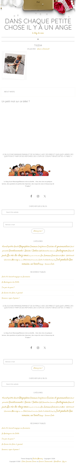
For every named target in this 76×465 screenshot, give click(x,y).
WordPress (57, 461)
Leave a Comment (43, 49)
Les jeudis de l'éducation (34, 256)
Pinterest (29, 260)
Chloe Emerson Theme (29, 461)
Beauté (16, 246)
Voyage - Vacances (44, 264)
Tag (55, 260)
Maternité (58, 256)
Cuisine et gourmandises (58, 246)
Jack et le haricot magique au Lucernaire (16, 276)
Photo (25, 260)
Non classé (21, 260)
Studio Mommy (37, 458)
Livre (53, 255)
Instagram (62, 251)
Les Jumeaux (46, 255)
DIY (40, 251)
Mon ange (15, 259)
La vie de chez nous (17, 255)
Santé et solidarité (44, 260)
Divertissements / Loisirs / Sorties (24, 250)
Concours (34, 246)
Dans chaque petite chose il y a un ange (38, 24)
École (52, 264)
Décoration (46, 251)
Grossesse (53, 251)
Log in (64, 461)
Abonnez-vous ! (38, 231)
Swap (52, 260)
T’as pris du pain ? (8, 287)
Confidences (42, 246)
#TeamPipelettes (8, 246)
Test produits (62, 260)
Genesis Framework (45, 461)
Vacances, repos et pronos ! (10, 298)
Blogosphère (24, 246)
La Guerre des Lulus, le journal (12, 293)
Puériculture (35, 260)
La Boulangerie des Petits (10, 282)
